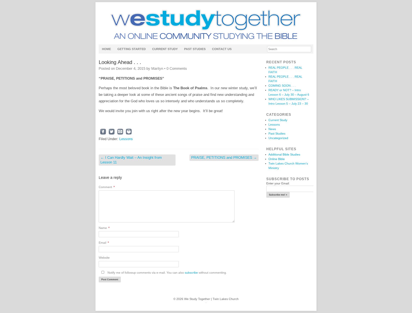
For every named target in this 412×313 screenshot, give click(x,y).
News (272, 129)
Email (104, 242)
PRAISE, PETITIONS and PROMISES (224, 158)
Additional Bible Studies (284, 154)
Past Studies (195, 49)
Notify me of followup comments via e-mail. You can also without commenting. (167, 272)
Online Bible (276, 159)
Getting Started (131, 49)
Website (104, 257)
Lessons (126, 139)
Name (104, 228)
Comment (107, 187)
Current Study (165, 49)
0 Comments (177, 69)
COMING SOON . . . (282, 85)
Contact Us (222, 49)
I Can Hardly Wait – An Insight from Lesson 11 (131, 160)
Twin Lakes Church (226, 299)
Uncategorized (278, 138)
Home (106, 49)
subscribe (191, 272)
